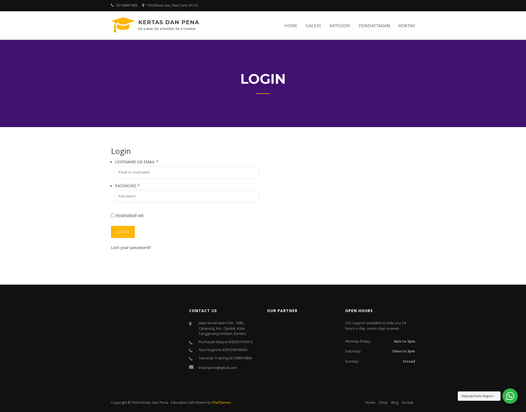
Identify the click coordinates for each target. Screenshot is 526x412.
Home (291, 25)
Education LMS (183, 402)
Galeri (313, 25)
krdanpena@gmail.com (218, 367)
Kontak (406, 25)
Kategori (339, 25)
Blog (394, 402)
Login (122, 231)
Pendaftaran (374, 25)
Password (127, 185)
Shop (383, 402)
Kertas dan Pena (168, 22)
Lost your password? (131, 247)
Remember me (129, 215)
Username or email (136, 161)
